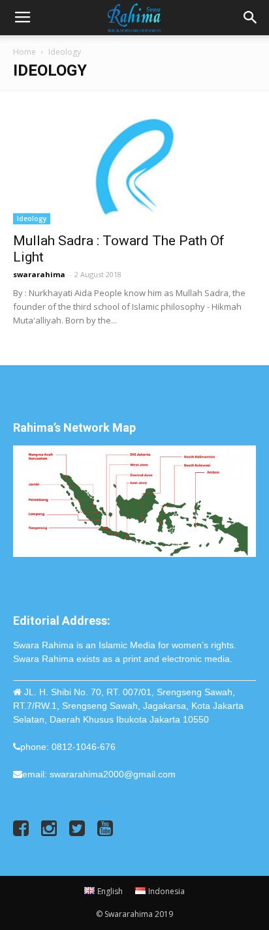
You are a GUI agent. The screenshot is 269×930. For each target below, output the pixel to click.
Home (24, 51)
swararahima (39, 274)
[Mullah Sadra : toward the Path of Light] (134, 164)
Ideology (31, 218)
